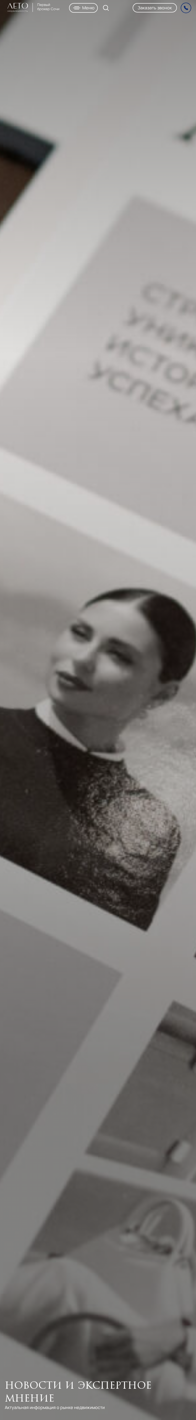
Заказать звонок (155, 8)
